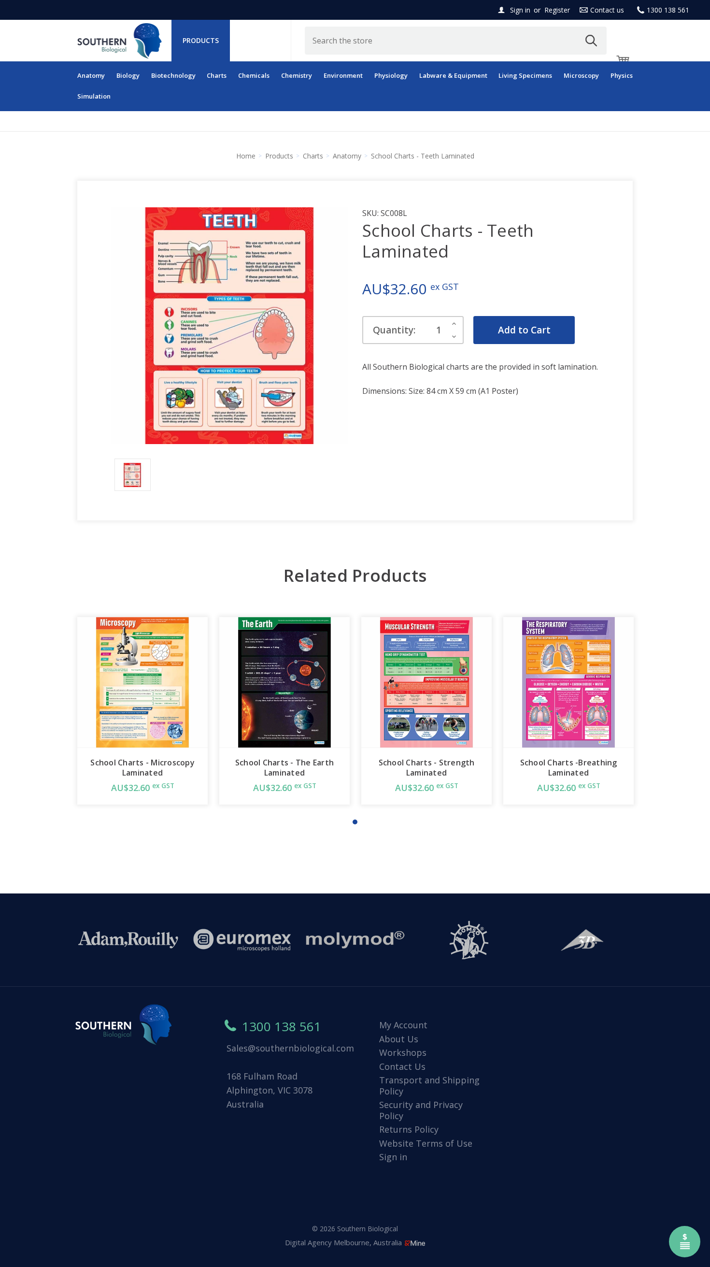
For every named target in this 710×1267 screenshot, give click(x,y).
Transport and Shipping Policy (429, 1085)
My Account (403, 1025)
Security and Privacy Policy (421, 1110)
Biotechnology (173, 75)
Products (201, 40)
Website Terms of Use (425, 1143)
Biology (128, 75)
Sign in (520, 9)
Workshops (402, 1052)
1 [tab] (355, 822)
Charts (217, 75)
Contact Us (402, 1066)
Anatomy (91, 75)
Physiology (391, 75)
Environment (343, 75)
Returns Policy (409, 1129)
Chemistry (296, 75)
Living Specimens (525, 75)
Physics (622, 75)
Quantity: (394, 330)
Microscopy (581, 75)
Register (557, 9)
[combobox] (456, 41)
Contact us (607, 9)
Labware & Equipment (453, 75)
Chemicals (254, 75)
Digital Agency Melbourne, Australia (344, 1242)
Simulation (94, 96)
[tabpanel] (142, 710)
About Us (398, 1039)
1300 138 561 (668, 9)
